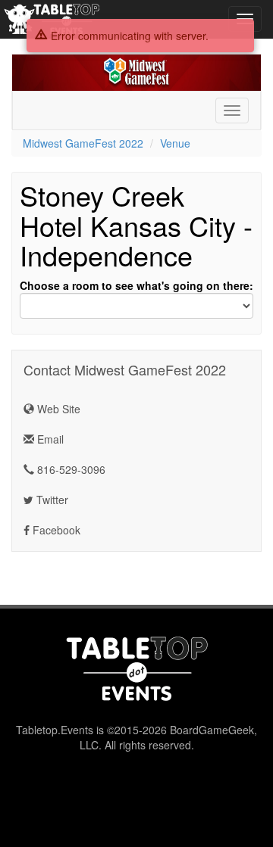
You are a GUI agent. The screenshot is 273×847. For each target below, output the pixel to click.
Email (49, 439)
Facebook (55, 529)
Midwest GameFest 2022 (83, 143)
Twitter (50, 499)
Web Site (57, 408)
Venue (175, 143)
